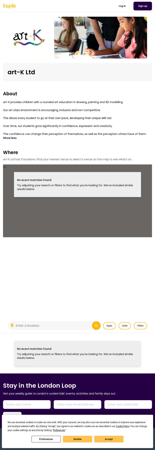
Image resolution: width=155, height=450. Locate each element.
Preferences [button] (59, 430)
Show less (10, 138)
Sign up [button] (142, 6)
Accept (109, 439)
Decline (77, 439)
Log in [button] (122, 6)
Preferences (46, 439)
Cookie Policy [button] (122, 426)
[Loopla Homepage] (9, 6)
